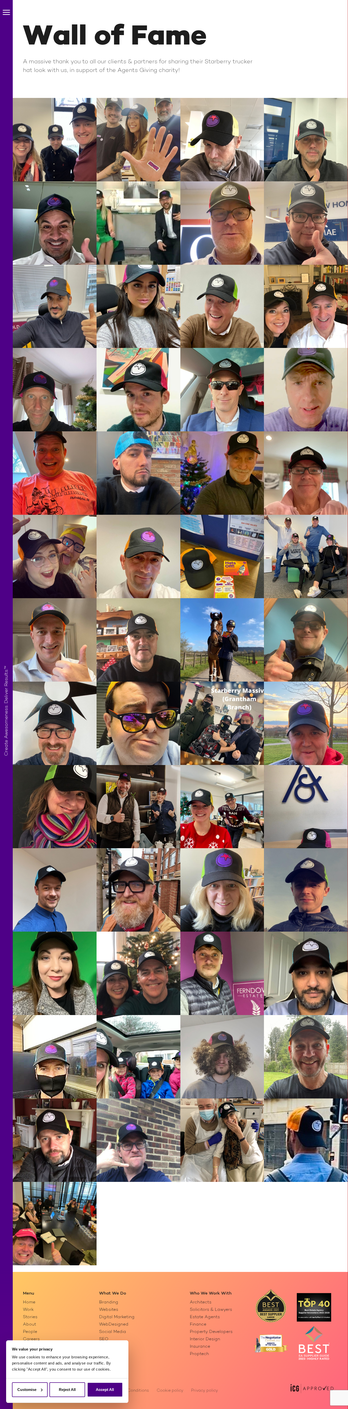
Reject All (67, 1389)
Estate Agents (205, 1317)
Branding (108, 1302)
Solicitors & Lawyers (211, 1310)
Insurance (200, 1346)
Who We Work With (211, 1293)
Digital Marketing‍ (117, 1317)
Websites (108, 1310)
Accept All (105, 1389)
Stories (30, 1317)
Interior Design (205, 1339)
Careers (31, 1339)
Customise (26, 1389)
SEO (103, 1339)
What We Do (112, 1293)
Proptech (199, 1354)
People (30, 1332)
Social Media (112, 1332)
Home (29, 1302)
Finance (198, 1324)
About (29, 1324)
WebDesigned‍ (113, 1324)
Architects (200, 1302)
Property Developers (211, 1332)
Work (28, 1310)
